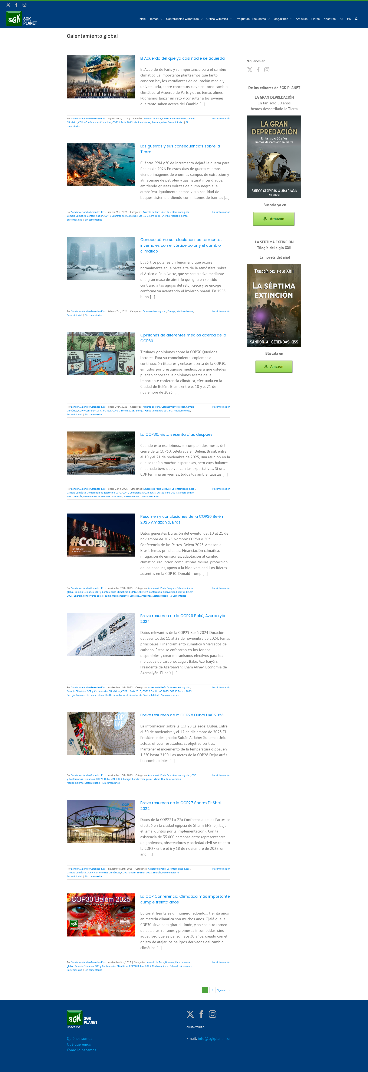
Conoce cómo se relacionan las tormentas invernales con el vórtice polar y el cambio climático (181, 245)
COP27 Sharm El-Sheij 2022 (136, 872)
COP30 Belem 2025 (123, 410)
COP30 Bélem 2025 (150, 215)
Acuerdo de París (152, 118)
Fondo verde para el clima (158, 410)
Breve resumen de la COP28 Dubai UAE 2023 (182, 715)
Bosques (166, 488)
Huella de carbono (115, 695)
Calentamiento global (174, 118)
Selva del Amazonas (111, 496)
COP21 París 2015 (122, 122)
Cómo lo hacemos (81, 1049)
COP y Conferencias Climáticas (94, 122)
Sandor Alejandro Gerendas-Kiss (88, 118)
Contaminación (95, 215)
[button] (356, 18)
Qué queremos (79, 1044)
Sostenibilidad (175, 122)
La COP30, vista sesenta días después (176, 434)
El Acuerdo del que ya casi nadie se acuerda (182, 58)
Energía (166, 215)
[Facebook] (258, 69)
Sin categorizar (159, 122)
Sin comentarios (93, 219)
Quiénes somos (79, 1038)
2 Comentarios (178, 595)
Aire (163, 212)
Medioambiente (142, 122)
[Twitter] (249, 69)
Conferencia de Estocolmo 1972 (104, 492)
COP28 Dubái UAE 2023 (155, 691)
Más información (221, 118)
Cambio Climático (76, 215)
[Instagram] (266, 69)
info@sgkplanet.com (215, 1038)
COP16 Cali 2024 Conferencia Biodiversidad (153, 591)
